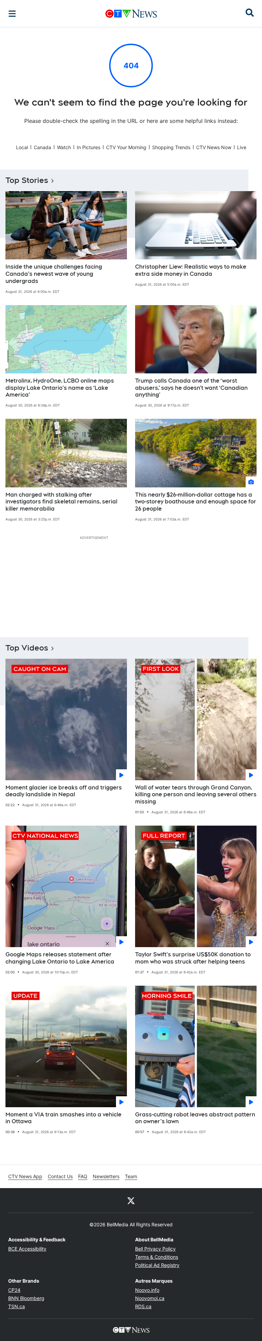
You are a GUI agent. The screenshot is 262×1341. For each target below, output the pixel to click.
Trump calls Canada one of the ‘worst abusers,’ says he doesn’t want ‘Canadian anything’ (191, 387)
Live (241, 147)
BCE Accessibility (27, 1249)
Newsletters (106, 1176)
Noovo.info (147, 1290)
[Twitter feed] (131, 1200)
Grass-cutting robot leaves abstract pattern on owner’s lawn (195, 1118)
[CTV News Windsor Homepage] (131, 14)
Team (131, 1176)
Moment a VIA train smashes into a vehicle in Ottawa (63, 1118)
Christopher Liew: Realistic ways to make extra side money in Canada (190, 270)
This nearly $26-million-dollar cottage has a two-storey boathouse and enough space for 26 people (195, 501)
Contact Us (60, 1176)
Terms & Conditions (156, 1257)
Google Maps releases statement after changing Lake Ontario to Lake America (59, 958)
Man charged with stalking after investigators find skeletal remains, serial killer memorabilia (61, 501)
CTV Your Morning (126, 147)
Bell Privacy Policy (155, 1249)
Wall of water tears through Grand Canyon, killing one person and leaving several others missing (196, 794)
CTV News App (25, 1176)
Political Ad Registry (157, 1265)
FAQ (82, 1176)
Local (22, 147)
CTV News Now (213, 147)
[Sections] (12, 13)
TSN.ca (16, 1306)
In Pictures (88, 147)
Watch (64, 147)
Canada (42, 147)
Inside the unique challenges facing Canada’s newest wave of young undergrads (53, 273)
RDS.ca (143, 1306)
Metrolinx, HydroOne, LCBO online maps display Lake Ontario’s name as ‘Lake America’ (59, 387)
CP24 (14, 1290)
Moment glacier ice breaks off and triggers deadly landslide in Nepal (63, 791)
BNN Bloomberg (26, 1298)
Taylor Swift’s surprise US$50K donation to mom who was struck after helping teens (193, 958)
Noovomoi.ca (149, 1298)
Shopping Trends (171, 147)
